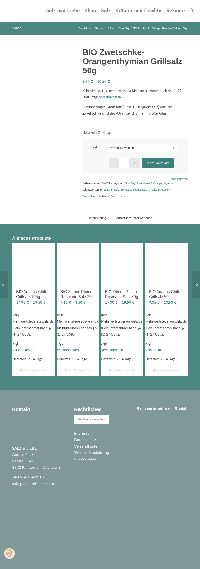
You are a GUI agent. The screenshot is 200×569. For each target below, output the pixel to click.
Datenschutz (85, 440)
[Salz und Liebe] (15, 11)
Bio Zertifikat (85, 459)
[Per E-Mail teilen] (170, 422)
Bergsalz (105, 189)
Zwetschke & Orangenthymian (155, 183)
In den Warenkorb (158, 162)
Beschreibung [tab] (97, 218)
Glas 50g (130, 183)
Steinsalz (126, 189)
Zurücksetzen (179, 179)
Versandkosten (110, 97)
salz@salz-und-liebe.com (33, 484)
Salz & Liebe (118, 196)
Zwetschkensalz (91, 196)
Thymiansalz (140, 189)
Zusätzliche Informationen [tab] (134, 218)
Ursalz (152, 189)
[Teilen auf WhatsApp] (156, 422)
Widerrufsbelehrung (91, 453)
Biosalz (115, 189)
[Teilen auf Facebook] (143, 422)
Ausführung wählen (35, 370)
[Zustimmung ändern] (9, 553)
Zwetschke (164, 189)
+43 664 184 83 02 (28, 477)
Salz (95, 147)
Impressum (83, 433)
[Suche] (191, 11)
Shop (16, 28)
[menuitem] (63, 11)
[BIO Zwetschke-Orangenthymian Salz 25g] (4, 284)
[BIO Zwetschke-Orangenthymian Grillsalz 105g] (196, 284)
